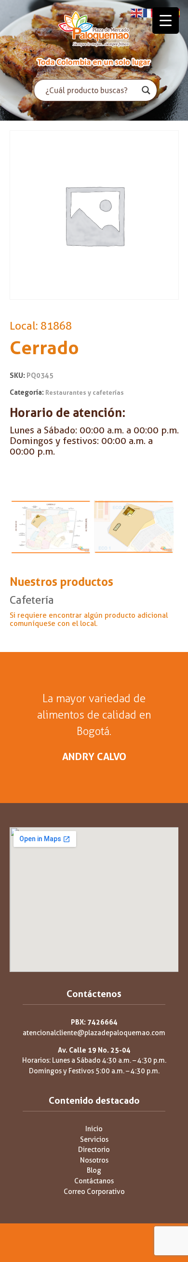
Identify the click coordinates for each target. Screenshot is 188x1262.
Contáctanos (94, 1181)
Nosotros (94, 1160)
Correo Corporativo (94, 1192)
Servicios (94, 1140)
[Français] (149, 12)
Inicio (94, 1129)
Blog (94, 1170)
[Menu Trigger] (165, 20)
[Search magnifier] (146, 90)
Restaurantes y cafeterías (84, 392)
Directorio (94, 1150)
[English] (137, 12)
